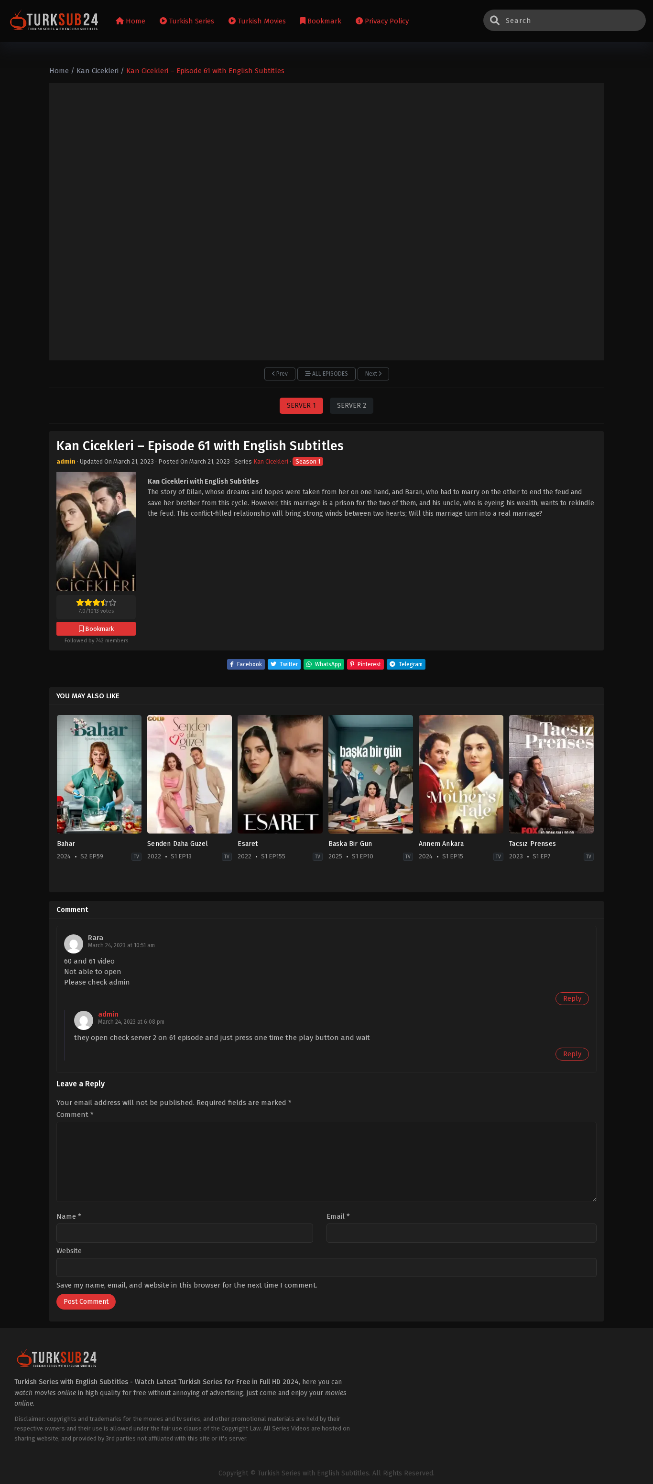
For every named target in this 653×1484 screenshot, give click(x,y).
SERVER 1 (301, 405)
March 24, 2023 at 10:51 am (121, 945)
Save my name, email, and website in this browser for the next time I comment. (186, 1285)
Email (338, 1216)
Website (69, 1251)
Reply (572, 998)
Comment (75, 1114)
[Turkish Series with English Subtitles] (54, 21)
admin (108, 1014)
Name (68, 1216)
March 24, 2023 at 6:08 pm (131, 1021)
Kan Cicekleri (270, 461)
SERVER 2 (351, 405)
